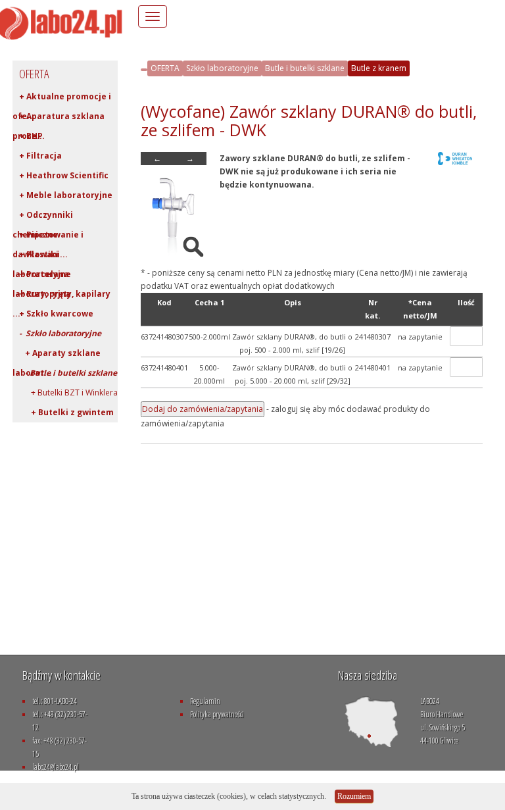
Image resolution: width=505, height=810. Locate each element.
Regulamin (205, 701)
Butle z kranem (378, 68)
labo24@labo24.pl (55, 766)
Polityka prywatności (217, 714)
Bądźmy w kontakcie (61, 675)
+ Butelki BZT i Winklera (68, 392)
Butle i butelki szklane (305, 68)
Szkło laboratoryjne (222, 68)
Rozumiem (354, 796)
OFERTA (165, 68)
